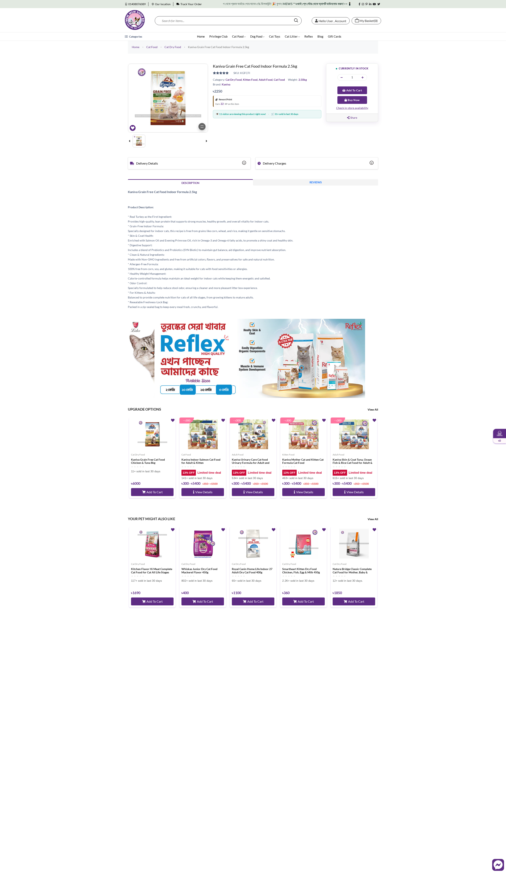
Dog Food (256, 36)
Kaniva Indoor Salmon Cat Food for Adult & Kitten (200, 461)
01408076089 (137, 4)
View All (373, 409)
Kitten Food (250, 79)
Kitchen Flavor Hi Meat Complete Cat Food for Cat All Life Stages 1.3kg (151, 570)
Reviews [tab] (316, 182)
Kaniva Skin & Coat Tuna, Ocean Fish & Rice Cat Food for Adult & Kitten (352, 461)
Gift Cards (334, 36)
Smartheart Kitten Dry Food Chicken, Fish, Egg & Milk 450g (301, 570)
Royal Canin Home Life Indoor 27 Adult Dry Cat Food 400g (252, 570)
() (369, 21)
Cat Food (238, 36)
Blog (320, 36)
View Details (203, 492)
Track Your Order (191, 4)
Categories (135, 36)
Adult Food (266, 79)
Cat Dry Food (172, 47)
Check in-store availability (352, 108)
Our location (163, 4)
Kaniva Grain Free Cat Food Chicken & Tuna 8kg (148, 461)
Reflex (308, 36)
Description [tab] (190, 183)
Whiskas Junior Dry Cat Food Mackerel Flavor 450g (199, 570)
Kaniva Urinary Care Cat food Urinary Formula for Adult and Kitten (250, 461)
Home (201, 36)
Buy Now (353, 100)
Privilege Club (218, 36)
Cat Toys (274, 36)
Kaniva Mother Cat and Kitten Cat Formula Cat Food (303, 461)
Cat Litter (291, 36)
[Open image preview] (202, 126)
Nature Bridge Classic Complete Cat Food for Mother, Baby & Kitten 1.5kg (352, 570)
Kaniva (226, 84)
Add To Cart (354, 90)
